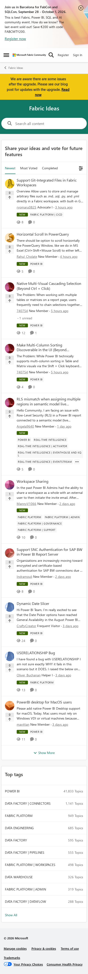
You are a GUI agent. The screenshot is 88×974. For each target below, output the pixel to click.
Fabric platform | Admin (25, 889)
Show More (46, 752)
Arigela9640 (25, 426)
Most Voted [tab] (28, 168)
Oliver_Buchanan (29, 675)
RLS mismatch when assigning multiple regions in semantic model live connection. (48, 402)
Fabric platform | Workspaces (30, 864)
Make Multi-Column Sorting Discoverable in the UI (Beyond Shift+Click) (41, 348)
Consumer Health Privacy (65, 964)
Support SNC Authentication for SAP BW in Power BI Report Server (49, 552)
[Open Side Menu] (6, 54)
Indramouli (24, 576)
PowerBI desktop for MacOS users (44, 702)
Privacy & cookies (43, 948)
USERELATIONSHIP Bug (36, 652)
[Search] (51, 55)
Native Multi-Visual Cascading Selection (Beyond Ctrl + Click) (49, 286)
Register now (15, 38)
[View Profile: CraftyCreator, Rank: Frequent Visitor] (9, 607)
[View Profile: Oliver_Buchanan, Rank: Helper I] (9, 656)
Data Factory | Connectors (27, 803)
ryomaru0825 (26, 207)
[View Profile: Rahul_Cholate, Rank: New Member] (9, 237)
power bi (12, 791)
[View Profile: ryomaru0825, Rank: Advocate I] (9, 183)
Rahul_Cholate (27, 256)
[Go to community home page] (29, 55)
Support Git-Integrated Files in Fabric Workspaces (47, 182)
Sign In (77, 55)
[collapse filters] (80, 168)
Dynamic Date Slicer (33, 603)
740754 (22, 310)
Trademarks (12, 958)
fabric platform (19, 815)
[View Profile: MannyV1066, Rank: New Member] (9, 485)
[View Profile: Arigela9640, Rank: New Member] (9, 402)
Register (63, 55)
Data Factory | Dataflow (25, 901)
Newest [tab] (10, 168)
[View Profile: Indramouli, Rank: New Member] (9, 553)
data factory (16, 840)
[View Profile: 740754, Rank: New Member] (9, 287)
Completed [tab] (50, 168)
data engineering (19, 828)
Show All (11, 915)
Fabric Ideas (15, 68)
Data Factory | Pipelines (24, 852)
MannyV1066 (26, 503)
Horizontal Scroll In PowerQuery (43, 234)
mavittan (23, 724)
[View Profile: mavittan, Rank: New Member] (9, 705)
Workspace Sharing (32, 481)
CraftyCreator (26, 626)
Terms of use (70, 948)
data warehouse (19, 877)
